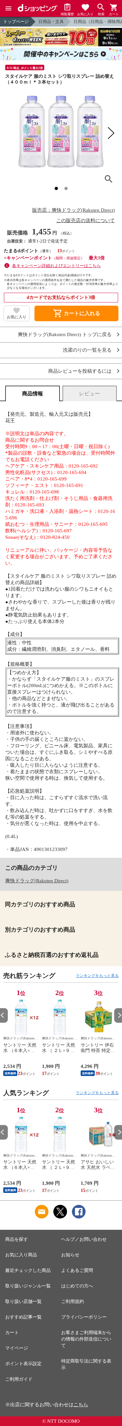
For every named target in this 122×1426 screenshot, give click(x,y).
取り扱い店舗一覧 (23, 1301)
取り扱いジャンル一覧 (28, 1286)
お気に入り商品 (21, 1254)
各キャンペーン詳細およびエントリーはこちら (56, 265)
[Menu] (8, 8)
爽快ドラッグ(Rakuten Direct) (36, 880)
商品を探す (16, 1239)
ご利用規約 (72, 1301)
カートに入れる (76, 313)
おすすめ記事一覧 (23, 1317)
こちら (81, 1404)
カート (12, 1332)
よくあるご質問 (77, 1270)
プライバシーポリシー (84, 1317)
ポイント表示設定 (23, 1363)
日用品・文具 (51, 21)
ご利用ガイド (19, 1379)
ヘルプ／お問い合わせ (84, 1239)
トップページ (16, 21)
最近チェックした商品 (28, 1270)
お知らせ (70, 1254)
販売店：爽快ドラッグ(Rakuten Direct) (73, 210)
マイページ (16, 1348)
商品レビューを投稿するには (80, 371)
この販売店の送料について (85, 220)
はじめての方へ (77, 1286)
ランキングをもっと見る (97, 975)
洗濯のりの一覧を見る (87, 350)
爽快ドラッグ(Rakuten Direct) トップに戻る (65, 334)
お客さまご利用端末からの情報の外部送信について (86, 1339)
